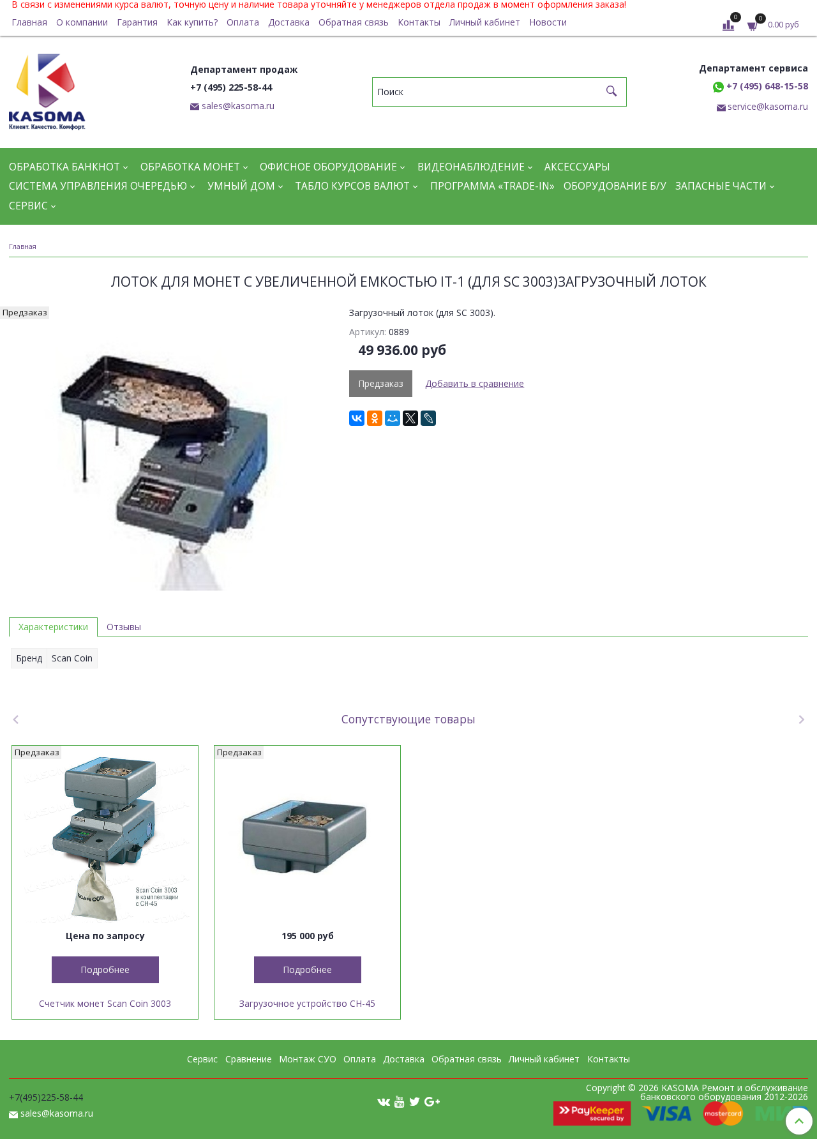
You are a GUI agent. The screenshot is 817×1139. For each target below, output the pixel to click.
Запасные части (721, 186)
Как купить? (192, 22)
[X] (410, 418)
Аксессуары (577, 167)
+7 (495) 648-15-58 (766, 86)
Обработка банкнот (64, 167)
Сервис (28, 206)
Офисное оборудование (328, 167)
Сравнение (248, 1059)
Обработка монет (190, 167)
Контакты (419, 22)
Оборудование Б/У (615, 186)
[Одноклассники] (374, 418)
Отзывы (124, 627)
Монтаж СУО (307, 1059)
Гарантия (137, 22)
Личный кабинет (484, 22)
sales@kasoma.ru (238, 106)
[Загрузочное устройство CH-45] (307, 839)
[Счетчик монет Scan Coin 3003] (105, 839)
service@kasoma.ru (768, 106)
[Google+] (432, 1101)
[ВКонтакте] (356, 418)
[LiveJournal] (428, 418)
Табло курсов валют (352, 186)
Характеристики (53, 627)
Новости (548, 22)
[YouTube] (399, 1101)
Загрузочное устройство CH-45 (307, 1003)
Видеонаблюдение (471, 167)
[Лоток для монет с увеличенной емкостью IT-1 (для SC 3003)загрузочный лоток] (170, 448)
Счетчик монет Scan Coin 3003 (105, 1003)
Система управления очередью (98, 186)
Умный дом (241, 186)
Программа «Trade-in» (492, 186)
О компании (82, 22)
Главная (29, 22)
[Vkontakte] (383, 1101)
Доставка (289, 22)
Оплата (243, 22)
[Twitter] (414, 1101)
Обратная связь (354, 22)
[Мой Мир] (392, 418)
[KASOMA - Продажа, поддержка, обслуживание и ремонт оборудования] (47, 89)
